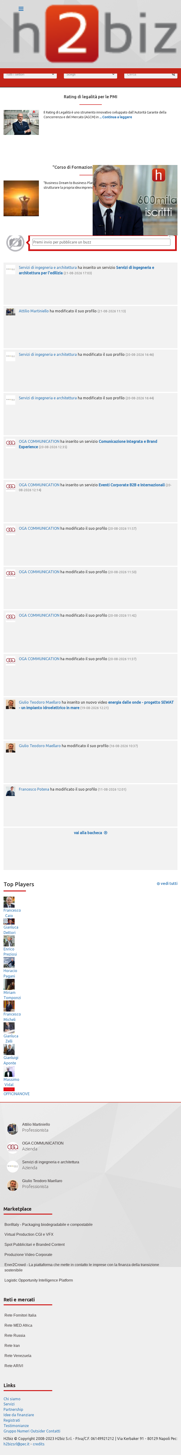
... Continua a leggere (115, 117)
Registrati (12, 1420)
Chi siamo (12, 1399)
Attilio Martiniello (34, 311)
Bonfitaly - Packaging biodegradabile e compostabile (48, 1225)
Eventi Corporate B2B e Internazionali (132, 485)
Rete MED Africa (18, 1325)
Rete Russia (14, 1335)
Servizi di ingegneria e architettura (48, 267)
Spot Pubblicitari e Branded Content (34, 1245)
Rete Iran (12, 1346)
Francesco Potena (34, 789)
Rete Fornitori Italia (20, 1315)
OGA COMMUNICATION (39, 441)
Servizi (9, 1404)
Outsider (37, 1431)
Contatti (53, 1431)
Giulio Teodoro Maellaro (40, 702)
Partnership (13, 1409)
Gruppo (10, 1431)
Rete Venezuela (17, 1356)
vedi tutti (168, 883)
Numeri (23, 1431)
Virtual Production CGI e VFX (28, 1234)
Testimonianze (16, 1426)
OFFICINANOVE (17, 1094)
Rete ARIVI (13, 1366)
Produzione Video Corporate (28, 1255)
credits (39, 1444)
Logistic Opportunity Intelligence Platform (38, 1280)
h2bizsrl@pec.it (16, 1444)
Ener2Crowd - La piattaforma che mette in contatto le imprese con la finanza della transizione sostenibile (81, 1267)
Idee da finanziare (19, 1415)
